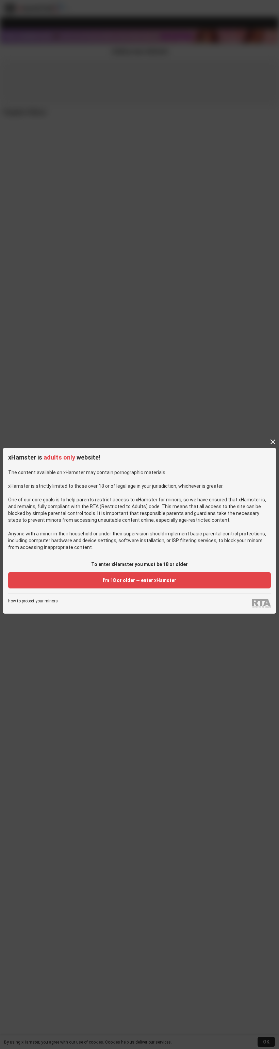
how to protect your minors (33, 601)
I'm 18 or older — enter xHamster (139, 580)
